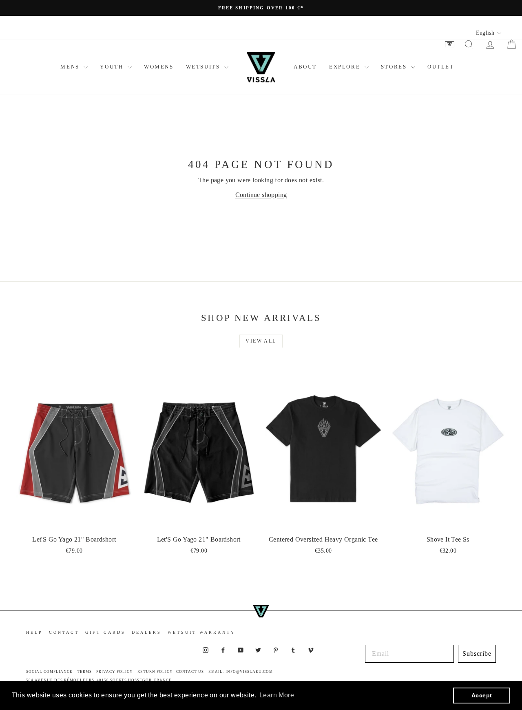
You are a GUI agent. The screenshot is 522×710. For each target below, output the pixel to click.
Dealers (146, 632)
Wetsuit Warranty (201, 632)
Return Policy (155, 672)
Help (34, 632)
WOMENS (159, 67)
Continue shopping (261, 194)
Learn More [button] (276, 695)
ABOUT (305, 67)
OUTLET (440, 67)
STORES (395, 67)
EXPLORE (346, 67)
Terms (84, 672)
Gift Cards (105, 632)
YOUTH (113, 67)
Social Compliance (49, 672)
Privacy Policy (114, 672)
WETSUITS (204, 67)
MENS (71, 67)
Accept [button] (481, 695)
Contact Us (190, 672)
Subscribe (476, 653)
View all (261, 341)
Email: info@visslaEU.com (240, 672)
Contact (64, 632)
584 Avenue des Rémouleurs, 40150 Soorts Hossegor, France (99, 680)
